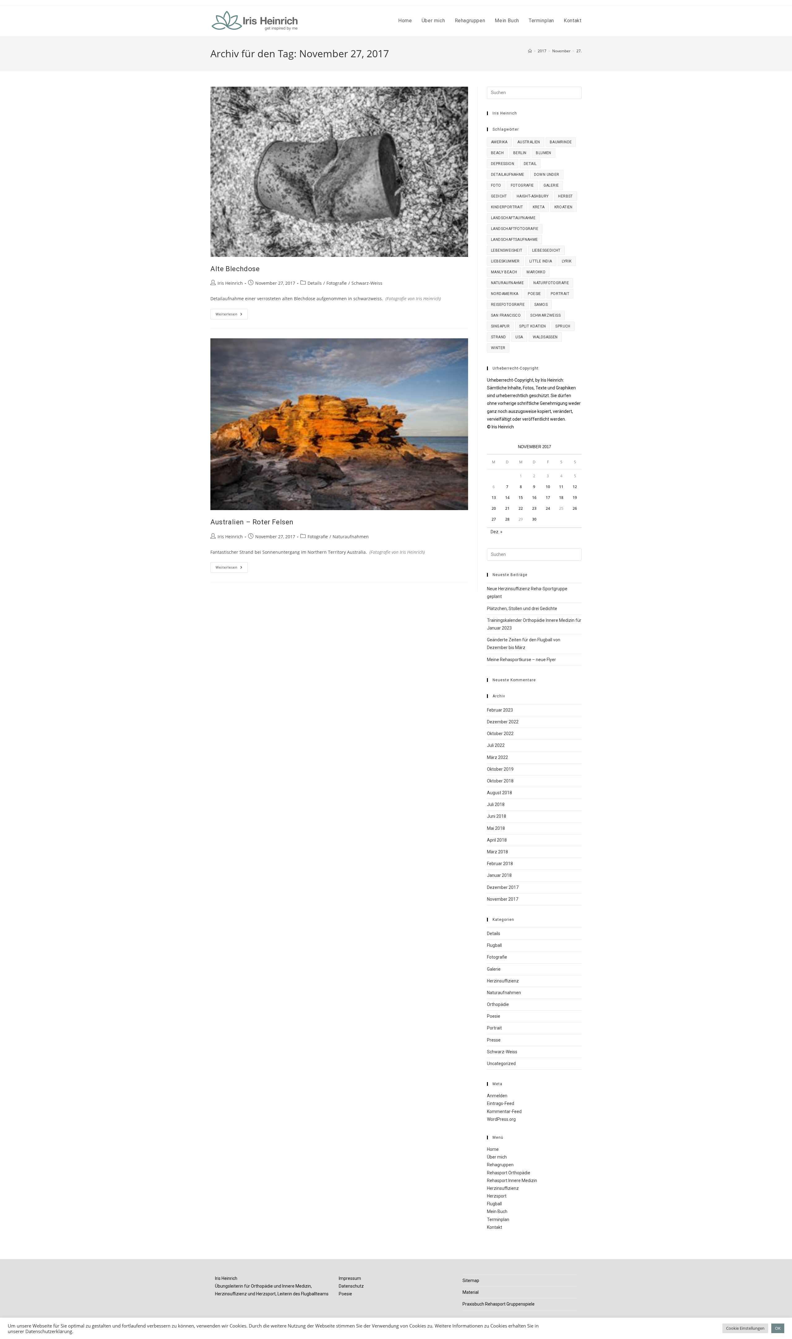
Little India (540, 261)
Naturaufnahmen (351, 537)
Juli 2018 (496, 804)
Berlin (519, 153)
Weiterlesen (232, 315)
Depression (502, 164)
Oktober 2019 (500, 769)
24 (548, 508)
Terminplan (498, 1219)
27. (579, 51)
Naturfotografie (551, 283)
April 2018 (497, 840)
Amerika (499, 142)
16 (534, 497)
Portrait (560, 294)
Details (315, 283)
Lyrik (567, 261)
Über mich (497, 1157)
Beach (497, 153)
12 (575, 486)
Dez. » (496, 531)
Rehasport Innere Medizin (512, 1180)
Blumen (543, 153)
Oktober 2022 (500, 733)
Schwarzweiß (545, 315)
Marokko (536, 272)
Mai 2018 (496, 828)
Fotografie (336, 283)
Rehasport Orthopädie (508, 1172)
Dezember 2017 (503, 887)
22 (521, 508)
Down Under (546, 174)
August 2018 (499, 792)
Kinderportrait (507, 207)
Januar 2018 (499, 875)
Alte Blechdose (235, 269)
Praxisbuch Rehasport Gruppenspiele (499, 1304)
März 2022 (497, 757)
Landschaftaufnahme (513, 218)
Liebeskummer (505, 261)
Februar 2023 (500, 710)
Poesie (534, 294)
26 (575, 508)
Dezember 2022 (503, 721)
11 (561, 486)
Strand (498, 337)
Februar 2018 (500, 863)
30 (534, 519)
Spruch (562, 326)
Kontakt (494, 1227)
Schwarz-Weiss (366, 283)
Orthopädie (498, 1004)
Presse (494, 1040)
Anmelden (497, 1095)
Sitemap (471, 1280)
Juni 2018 (496, 816)
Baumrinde (561, 142)
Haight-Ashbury (533, 196)
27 (494, 519)
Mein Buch (497, 1211)
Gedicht (499, 196)
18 (561, 497)
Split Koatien (532, 326)
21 (507, 508)
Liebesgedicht (546, 250)
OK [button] (778, 1328)
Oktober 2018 (500, 780)
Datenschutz (351, 1286)
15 (521, 497)
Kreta (539, 207)
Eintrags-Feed (500, 1103)
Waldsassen (545, 337)
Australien (528, 142)
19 (575, 497)
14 (507, 497)
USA (519, 337)
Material (471, 1292)
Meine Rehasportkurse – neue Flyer (521, 659)
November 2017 (502, 899)
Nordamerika (504, 294)
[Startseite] (530, 51)
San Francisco (506, 315)
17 (548, 497)
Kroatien (563, 207)
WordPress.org (501, 1119)
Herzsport (496, 1196)
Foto (496, 185)
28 (507, 519)
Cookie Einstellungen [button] (745, 1328)
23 (534, 508)
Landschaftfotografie (514, 229)
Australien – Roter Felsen (252, 522)
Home (493, 1149)
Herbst (565, 196)
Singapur (500, 326)
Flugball (494, 945)
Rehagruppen (500, 1164)
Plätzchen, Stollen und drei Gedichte (522, 608)
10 (548, 486)
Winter (498, 348)
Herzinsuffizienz (503, 980)
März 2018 (497, 851)
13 (494, 497)
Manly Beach (504, 272)
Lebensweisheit (507, 250)
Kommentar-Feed (504, 1111)
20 (494, 508)
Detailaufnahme (507, 174)
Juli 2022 (496, 745)
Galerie (551, 185)
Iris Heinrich (230, 283)
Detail (530, 164)
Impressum (350, 1278)
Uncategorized (501, 1063)
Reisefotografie (508, 304)
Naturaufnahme (507, 283)
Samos (541, 304)
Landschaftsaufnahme (514, 239)
